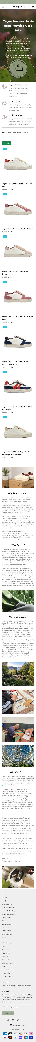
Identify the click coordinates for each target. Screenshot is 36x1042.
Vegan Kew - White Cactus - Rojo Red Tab (17, 185)
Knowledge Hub (7, 934)
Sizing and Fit (6, 953)
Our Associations (7, 924)
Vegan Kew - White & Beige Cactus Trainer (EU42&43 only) (16, 453)
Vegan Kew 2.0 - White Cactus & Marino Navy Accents (15, 363)
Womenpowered (7, 921)
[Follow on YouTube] (13, 1020)
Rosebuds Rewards (8, 907)
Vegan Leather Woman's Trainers (17, 132)
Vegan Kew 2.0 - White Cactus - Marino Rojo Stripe (18, 408)
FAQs (3, 966)
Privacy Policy (6, 973)
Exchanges (5, 956)
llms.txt (4, 937)
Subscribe (8, 1013)
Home (4, 132)
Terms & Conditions (8, 970)
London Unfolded (7, 931)
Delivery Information (8, 950)
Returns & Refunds (7, 960)
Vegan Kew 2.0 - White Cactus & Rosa (17, 229)
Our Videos (5, 927)
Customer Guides (7, 976)
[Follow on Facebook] (3, 1020)
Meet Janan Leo (6, 901)
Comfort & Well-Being (8, 911)
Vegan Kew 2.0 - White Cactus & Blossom (15, 272)
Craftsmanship (6, 917)
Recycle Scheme (7, 904)
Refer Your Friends (7, 963)
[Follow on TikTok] (18, 1020)
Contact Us (5, 946)
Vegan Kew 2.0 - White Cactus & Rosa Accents (17, 317)
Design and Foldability (9, 914)
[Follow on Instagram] (8, 1020)
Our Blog (4, 897)
